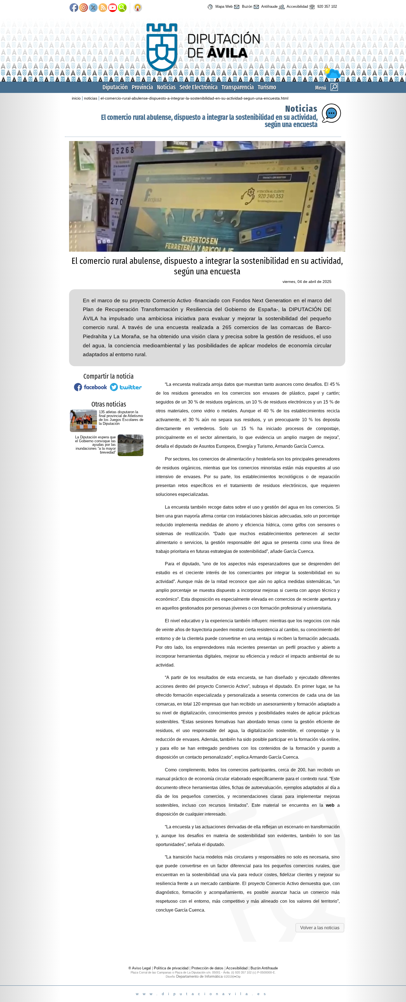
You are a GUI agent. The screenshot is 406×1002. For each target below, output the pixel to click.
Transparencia (238, 87)
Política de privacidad (171, 968)
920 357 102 (326, 6)
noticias (90, 98)
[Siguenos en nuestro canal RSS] (103, 8)
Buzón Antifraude (264, 968)
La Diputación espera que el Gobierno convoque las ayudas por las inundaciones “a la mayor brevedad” (95, 444)
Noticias (166, 87)
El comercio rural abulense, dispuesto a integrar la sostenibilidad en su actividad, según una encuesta (209, 121)
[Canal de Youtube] (112, 8)
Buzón (246, 6)
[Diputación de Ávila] (203, 77)
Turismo (267, 87)
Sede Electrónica (199, 87)
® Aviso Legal (140, 968)
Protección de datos (207, 968)
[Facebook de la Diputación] (74, 8)
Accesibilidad (297, 6)
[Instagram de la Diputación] (83, 8)
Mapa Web (223, 6)
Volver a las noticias (319, 927)
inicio (76, 98)
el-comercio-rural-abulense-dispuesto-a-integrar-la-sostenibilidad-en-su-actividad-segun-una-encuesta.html (194, 98)
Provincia (142, 87)
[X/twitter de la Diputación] (93, 8)
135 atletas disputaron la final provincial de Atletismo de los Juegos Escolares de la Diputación (121, 417)
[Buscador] (122, 8)
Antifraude (269, 6)
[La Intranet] (138, 8)
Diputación (115, 87)
